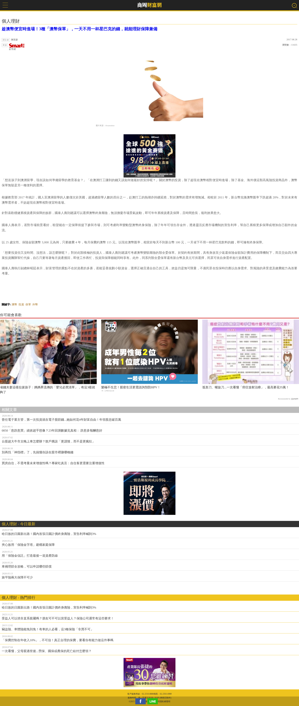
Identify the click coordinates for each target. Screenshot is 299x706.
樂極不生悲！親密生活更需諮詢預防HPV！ (130, 387)
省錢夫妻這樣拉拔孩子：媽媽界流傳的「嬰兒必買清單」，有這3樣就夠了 (47, 390)
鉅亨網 (12, 49)
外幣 (35, 304)
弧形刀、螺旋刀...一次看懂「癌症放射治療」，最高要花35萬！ (245, 387)
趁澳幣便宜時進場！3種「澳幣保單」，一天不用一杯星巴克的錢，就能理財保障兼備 (79, 29)
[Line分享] (153, 701)
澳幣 (14, 304)
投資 (21, 304)
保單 (28, 304)
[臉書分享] (141, 701)
